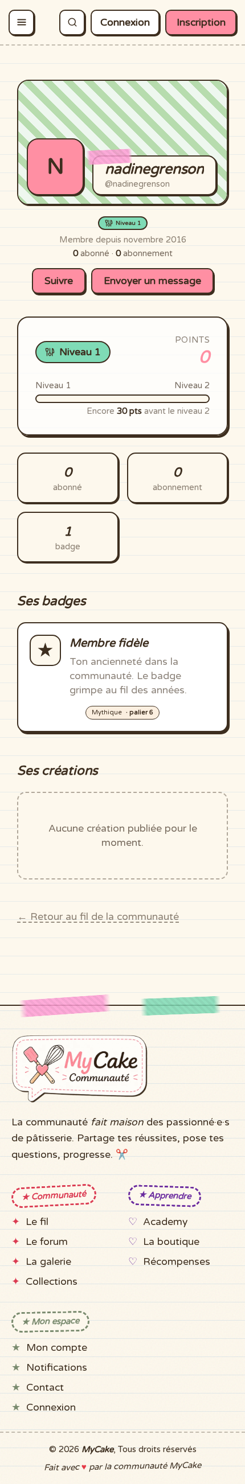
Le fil (37, 1222)
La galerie (48, 1262)
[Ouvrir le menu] (21, 22)
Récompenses (176, 1262)
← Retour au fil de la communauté (98, 917)
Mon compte (56, 1348)
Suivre (58, 281)
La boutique (171, 1242)
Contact (45, 1387)
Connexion (125, 22)
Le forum (47, 1242)
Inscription (201, 22)
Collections (51, 1282)
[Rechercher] (72, 22)
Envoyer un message (152, 281)
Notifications (56, 1368)
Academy (165, 1222)
